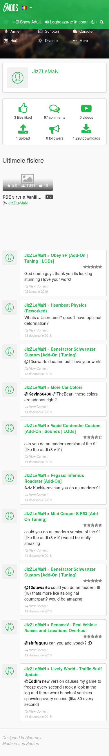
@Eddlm (32, 681)
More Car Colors (67, 387)
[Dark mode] (93, 21)
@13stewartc (37, 587)
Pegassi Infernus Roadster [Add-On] (54, 478)
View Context (38, 286)
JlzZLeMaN (45, 71)
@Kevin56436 (37, 394)
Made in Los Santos (20, 743)
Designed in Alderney (21, 737)
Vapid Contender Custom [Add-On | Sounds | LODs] (62, 428)
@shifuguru (36, 643)
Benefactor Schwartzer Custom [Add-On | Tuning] (59, 352)
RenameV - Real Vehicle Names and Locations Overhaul (60, 627)
